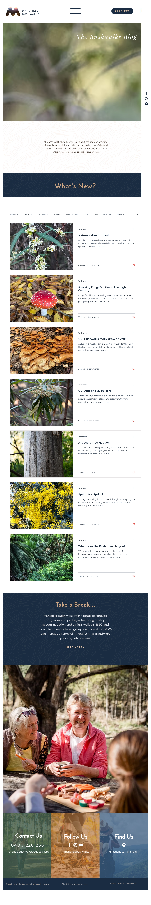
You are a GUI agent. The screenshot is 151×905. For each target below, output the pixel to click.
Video (86, 214)
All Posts (14, 214)
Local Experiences (103, 214)
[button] (75, 11)
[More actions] (135, 229)
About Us (28, 214)
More (119, 214)
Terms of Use (130, 884)
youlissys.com (82, 884)
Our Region (43, 214)
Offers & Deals (72, 214)
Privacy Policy (116, 884)
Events (57, 214)
